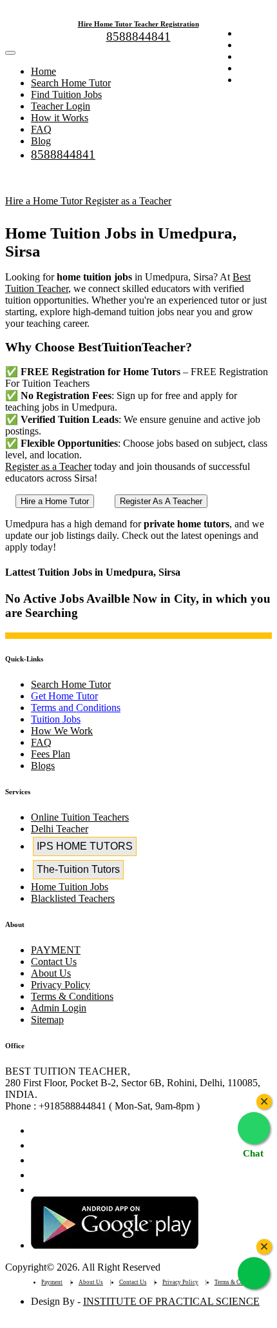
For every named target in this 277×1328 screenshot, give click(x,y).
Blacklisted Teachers (73, 898)
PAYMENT (56, 949)
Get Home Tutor (64, 695)
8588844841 (138, 36)
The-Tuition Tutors (78, 869)
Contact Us (54, 961)
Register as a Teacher (128, 200)
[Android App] (114, 1245)
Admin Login (58, 1007)
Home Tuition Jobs (69, 886)
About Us (51, 973)
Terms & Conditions (72, 996)
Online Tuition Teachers (80, 817)
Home (43, 71)
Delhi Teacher (59, 828)
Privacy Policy (60, 984)
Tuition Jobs (56, 719)
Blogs (43, 765)
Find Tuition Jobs (66, 94)
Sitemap (47, 1019)
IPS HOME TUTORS (85, 846)
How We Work (62, 730)
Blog (41, 140)
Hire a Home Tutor (45, 200)
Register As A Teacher (161, 501)
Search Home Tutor (71, 82)
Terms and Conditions (75, 707)
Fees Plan (50, 753)
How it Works (59, 117)
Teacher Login (60, 106)
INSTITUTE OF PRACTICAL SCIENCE (171, 1301)
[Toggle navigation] (10, 53)
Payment (51, 1282)
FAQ (41, 129)
